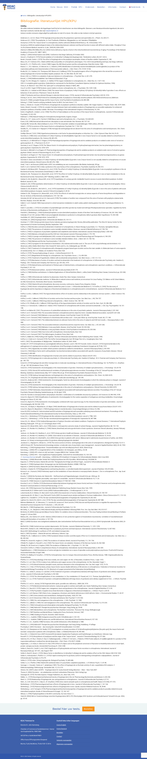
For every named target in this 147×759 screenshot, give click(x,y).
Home (24, 15)
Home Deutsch (62, 729)
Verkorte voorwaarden (64, 740)
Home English (61, 725)
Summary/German (29, 457)
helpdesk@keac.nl (52, 31)
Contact (59, 736)
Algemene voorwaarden (65, 744)
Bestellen (88, 709)
